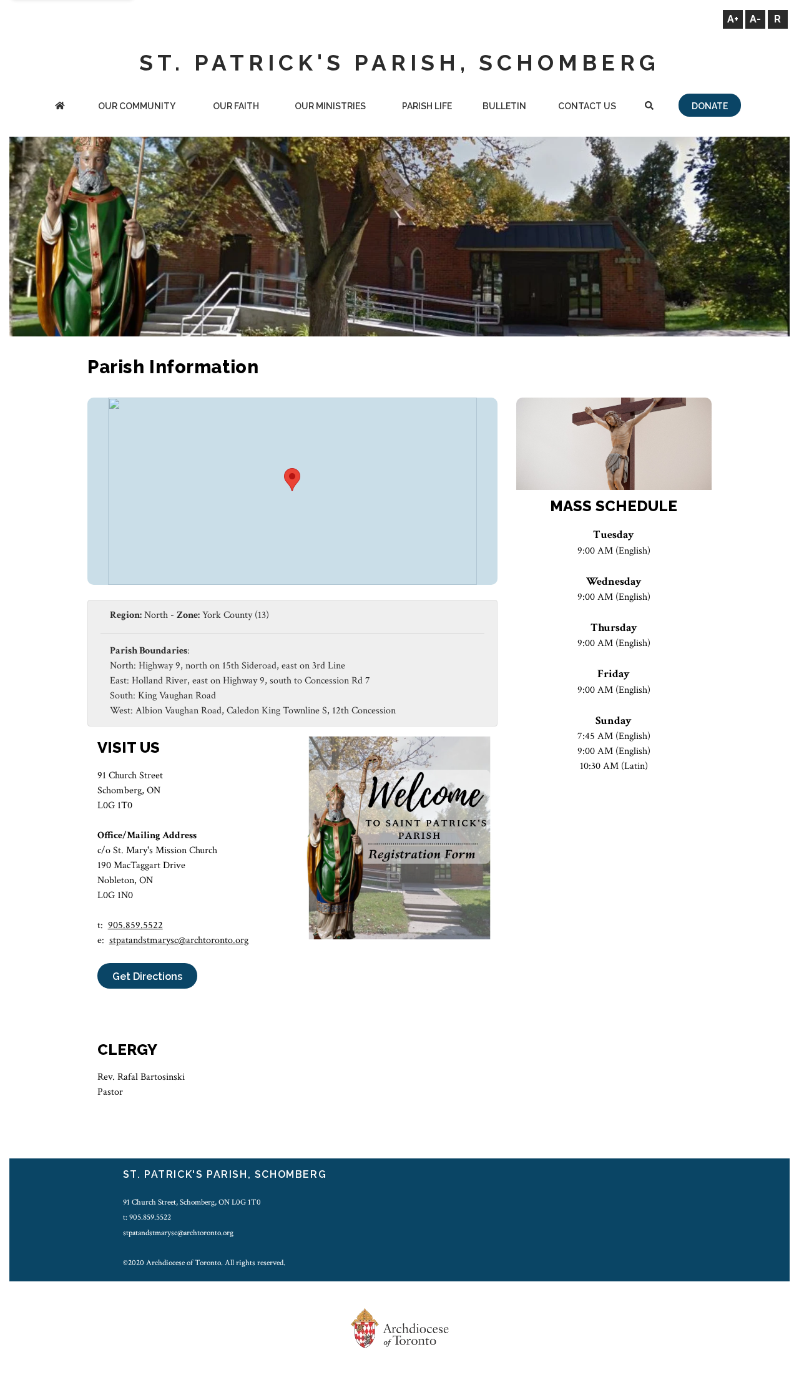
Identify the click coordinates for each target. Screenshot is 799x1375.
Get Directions (147, 976)
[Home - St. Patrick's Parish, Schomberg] (60, 107)
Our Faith (236, 106)
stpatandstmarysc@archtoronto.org (178, 940)
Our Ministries (330, 106)
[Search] (649, 107)
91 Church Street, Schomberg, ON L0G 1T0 (192, 1202)
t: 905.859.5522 (147, 1217)
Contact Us (587, 106)
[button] (292, 479)
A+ (732, 19)
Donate (710, 106)
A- (755, 19)
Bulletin (504, 106)
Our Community (136, 106)
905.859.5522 (135, 925)
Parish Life (427, 106)
